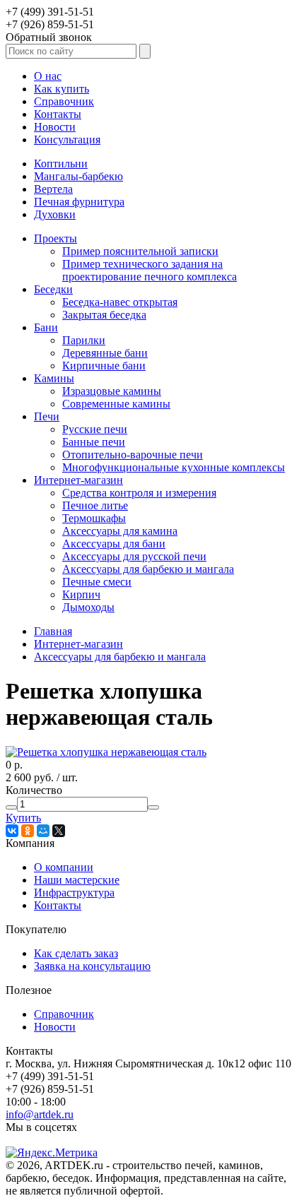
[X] (58, 830)
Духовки (55, 214)
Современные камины (116, 404)
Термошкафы (94, 518)
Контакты (57, 114)
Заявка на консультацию (92, 966)
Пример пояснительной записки (140, 251)
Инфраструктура (74, 893)
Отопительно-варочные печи (132, 455)
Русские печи (94, 429)
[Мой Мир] (43, 830)
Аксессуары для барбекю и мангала (148, 569)
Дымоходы (88, 607)
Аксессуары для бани (113, 544)
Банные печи (93, 442)
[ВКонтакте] (12, 830)
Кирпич (81, 594)
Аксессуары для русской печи (134, 556)
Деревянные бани (105, 353)
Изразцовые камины (111, 391)
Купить (23, 818)
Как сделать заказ (76, 953)
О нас (48, 76)
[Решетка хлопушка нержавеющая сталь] (106, 752)
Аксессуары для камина (119, 531)
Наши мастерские (76, 880)
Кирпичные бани (104, 366)
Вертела (53, 189)
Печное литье (95, 505)
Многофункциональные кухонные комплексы (173, 467)
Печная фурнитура (79, 202)
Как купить (61, 89)
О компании (63, 867)
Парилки (83, 340)
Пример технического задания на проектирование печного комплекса (149, 270)
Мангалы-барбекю (78, 176)
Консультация (67, 140)
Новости (55, 127)
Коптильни (61, 164)
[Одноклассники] (27, 830)
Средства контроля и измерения (139, 493)
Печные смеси (96, 582)
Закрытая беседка (104, 315)
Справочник (64, 101)
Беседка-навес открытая (119, 302)
